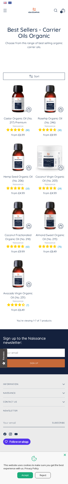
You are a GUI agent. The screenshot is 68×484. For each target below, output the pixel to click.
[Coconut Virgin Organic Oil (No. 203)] (50, 157)
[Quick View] (29, 109)
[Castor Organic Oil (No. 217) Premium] (18, 99)
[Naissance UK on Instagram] (11, 434)
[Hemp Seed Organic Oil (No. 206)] (18, 157)
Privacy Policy (32, 468)
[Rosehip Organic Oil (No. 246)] (50, 99)
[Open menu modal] (5, 10)
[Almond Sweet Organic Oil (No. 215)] (50, 215)
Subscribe (58, 422)
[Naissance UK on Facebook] (5, 434)
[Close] (65, 455)
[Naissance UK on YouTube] (16, 434)
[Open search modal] (55, 10)
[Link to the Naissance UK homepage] (4, 2)
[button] (17, 130)
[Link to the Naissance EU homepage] (9, 2)
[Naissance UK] (34, 10)
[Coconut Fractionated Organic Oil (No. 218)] (18, 215)
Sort (36, 76)
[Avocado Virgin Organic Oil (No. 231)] (18, 274)
